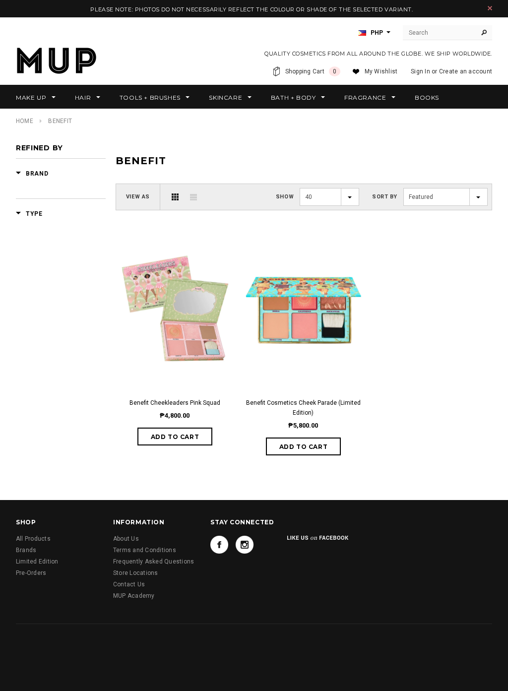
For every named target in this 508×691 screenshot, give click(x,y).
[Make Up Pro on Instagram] (245, 545)
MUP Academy (134, 595)
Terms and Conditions (144, 550)
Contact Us (129, 584)
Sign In (420, 71)
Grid (175, 196)
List (193, 196)
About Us (126, 538)
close (490, 8)
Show (285, 196)
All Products (33, 538)
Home (24, 121)
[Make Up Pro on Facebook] (219, 545)
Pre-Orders (31, 572)
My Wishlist (381, 71)
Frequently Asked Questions (153, 561)
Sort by (384, 196)
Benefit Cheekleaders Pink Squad (174, 402)
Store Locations (135, 572)
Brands (26, 550)
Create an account (465, 71)
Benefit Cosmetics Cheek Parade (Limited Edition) (303, 407)
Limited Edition (37, 561)
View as (138, 196)
